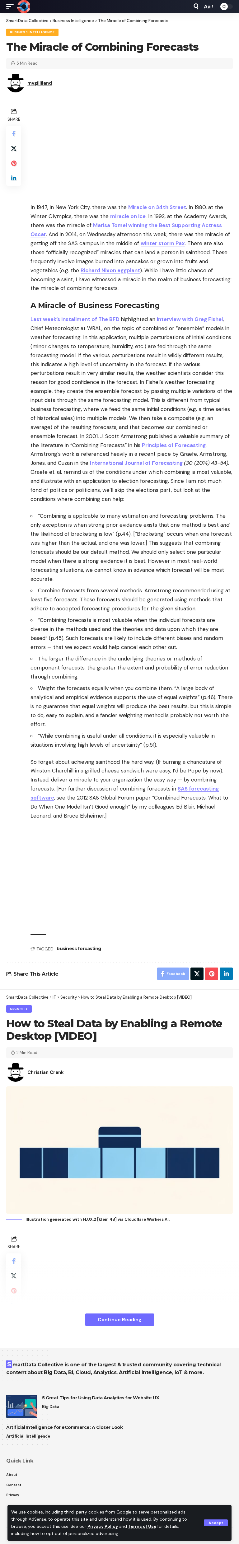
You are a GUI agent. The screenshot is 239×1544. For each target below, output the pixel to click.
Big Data (50, 1406)
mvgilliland (39, 83)
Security (19, 1009)
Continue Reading (120, 1319)
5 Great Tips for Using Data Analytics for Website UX (100, 1398)
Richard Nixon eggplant (110, 270)
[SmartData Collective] (23, 6)
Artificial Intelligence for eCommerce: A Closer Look (64, 1427)
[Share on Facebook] (13, 133)
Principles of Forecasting (174, 445)
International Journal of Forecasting (137, 462)
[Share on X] (13, 148)
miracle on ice (128, 216)
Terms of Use (142, 1526)
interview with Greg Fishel (190, 319)
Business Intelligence (32, 32)
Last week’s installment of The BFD (75, 319)
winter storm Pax (163, 243)
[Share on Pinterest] (13, 163)
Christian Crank (45, 1072)
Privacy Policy (102, 1526)
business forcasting (79, 948)
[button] (216, 1522)
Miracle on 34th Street (157, 207)
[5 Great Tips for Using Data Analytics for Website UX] (21, 1406)
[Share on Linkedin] (13, 178)
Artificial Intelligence (28, 1436)
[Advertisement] (132, 150)
